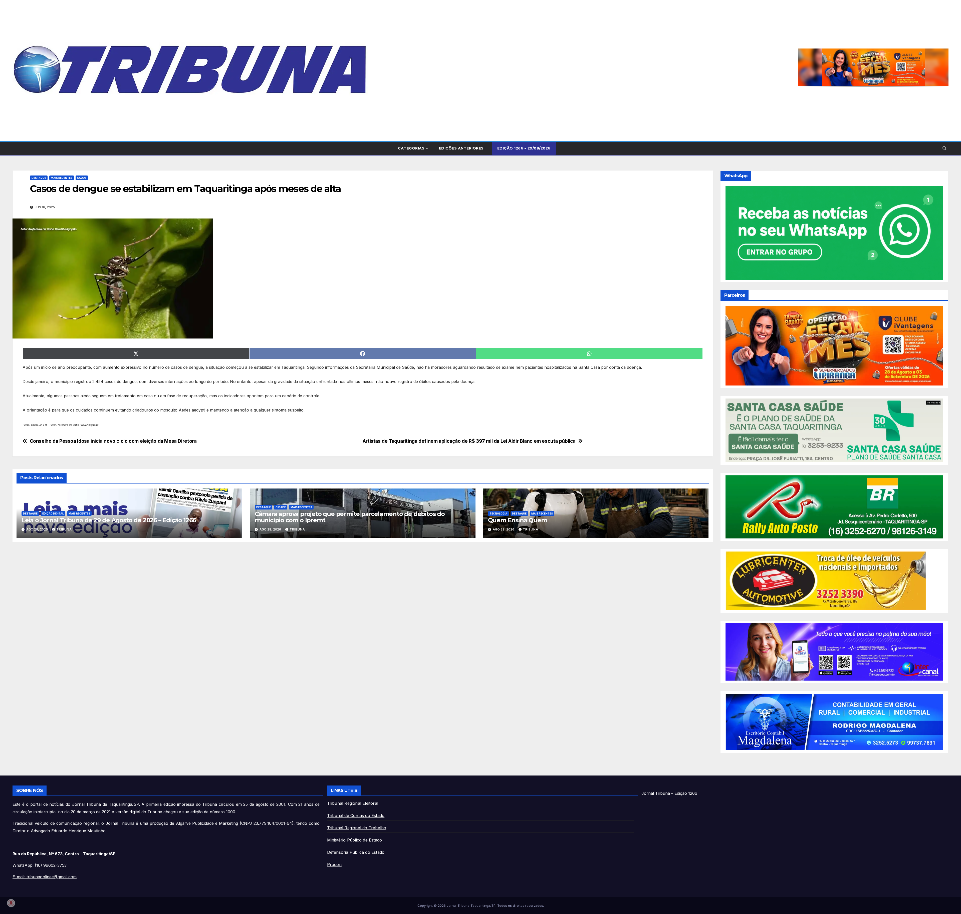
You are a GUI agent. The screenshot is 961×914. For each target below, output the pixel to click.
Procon (334, 864)
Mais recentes (61, 177)
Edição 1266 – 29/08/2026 (524, 148)
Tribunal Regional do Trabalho (356, 827)
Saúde (81, 177)
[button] (873, 67)
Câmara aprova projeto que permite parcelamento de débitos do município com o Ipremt (350, 517)
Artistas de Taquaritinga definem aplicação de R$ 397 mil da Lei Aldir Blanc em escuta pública (469, 441)
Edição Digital (53, 513)
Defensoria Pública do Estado (356, 852)
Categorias (412, 148)
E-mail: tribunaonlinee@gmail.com (45, 876)
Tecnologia (498, 513)
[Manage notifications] (11, 903)
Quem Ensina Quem (517, 520)
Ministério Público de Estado (354, 840)
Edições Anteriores (461, 148)
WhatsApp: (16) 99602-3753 (40, 865)
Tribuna (64, 529)
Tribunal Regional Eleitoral (352, 803)
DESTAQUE (39, 177)
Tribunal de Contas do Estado (356, 815)
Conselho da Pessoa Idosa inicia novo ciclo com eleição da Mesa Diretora (113, 441)
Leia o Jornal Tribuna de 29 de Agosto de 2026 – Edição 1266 (109, 520)
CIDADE (281, 507)
